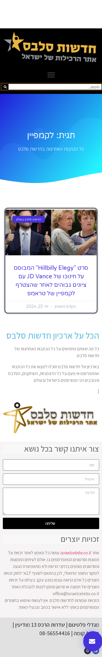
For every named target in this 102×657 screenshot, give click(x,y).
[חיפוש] (5, 87)
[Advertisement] (51, 14)
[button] (51, 75)
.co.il (75, 553)
